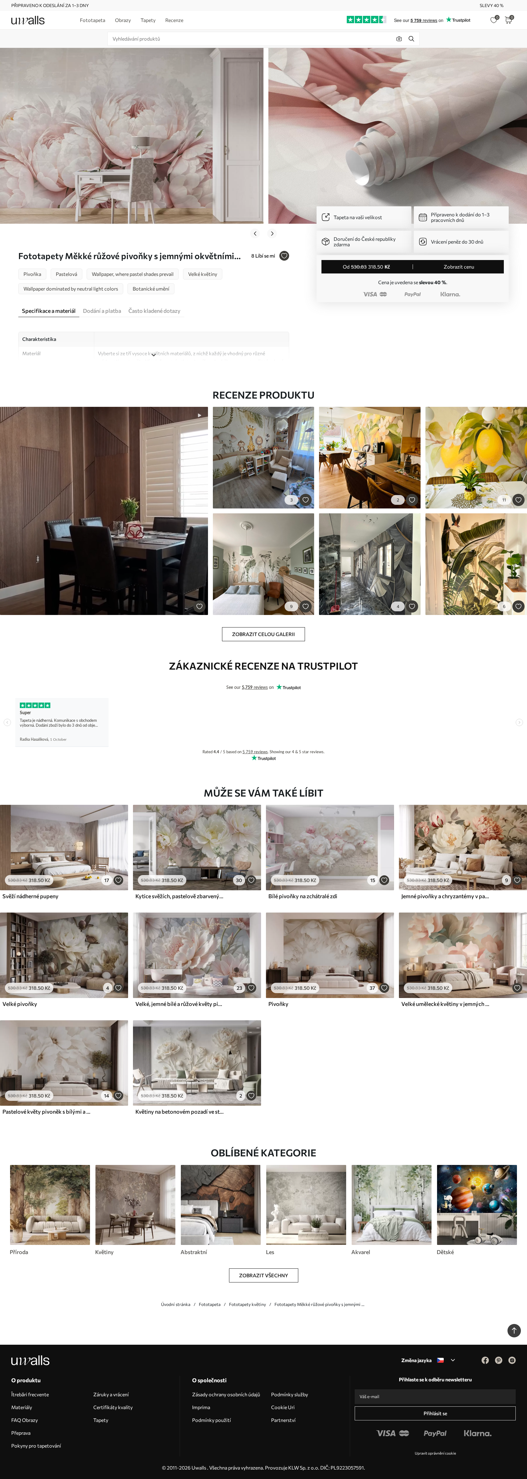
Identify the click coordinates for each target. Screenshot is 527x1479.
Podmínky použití (211, 1420)
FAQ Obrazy (24, 1420)
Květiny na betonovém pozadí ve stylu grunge (179, 1111)
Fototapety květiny (247, 1304)
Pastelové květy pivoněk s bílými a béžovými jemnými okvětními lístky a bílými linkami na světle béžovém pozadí (46, 1111)
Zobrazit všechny (263, 1275)
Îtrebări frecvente (30, 1394)
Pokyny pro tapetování (36, 1445)
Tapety (100, 1420)
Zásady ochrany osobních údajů (226, 1394)
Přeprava (20, 1433)
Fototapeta (209, 1304)
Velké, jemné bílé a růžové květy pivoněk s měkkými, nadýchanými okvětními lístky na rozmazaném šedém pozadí (179, 1003)
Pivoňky (278, 1003)
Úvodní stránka (175, 1304)
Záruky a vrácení (111, 1394)
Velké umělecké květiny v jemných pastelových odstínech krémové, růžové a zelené (445, 1003)
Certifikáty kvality (113, 1407)
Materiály (21, 1407)
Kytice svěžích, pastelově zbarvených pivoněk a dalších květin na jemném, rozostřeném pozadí (179, 896)
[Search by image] (399, 39)
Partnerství (283, 1420)
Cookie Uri (283, 1407)
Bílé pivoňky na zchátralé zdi (302, 896)
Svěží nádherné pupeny (30, 896)
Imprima (201, 1407)
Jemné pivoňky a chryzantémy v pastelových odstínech (445, 896)
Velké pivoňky (19, 1003)
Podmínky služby (289, 1394)
